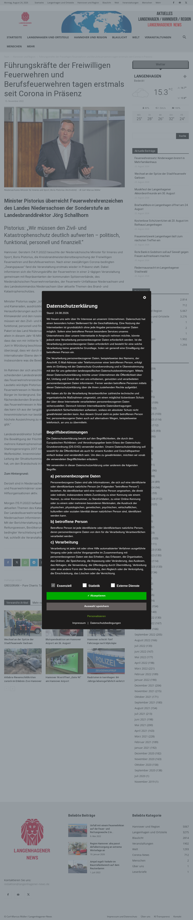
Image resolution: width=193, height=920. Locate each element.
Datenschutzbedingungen (105, 622)
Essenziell (64, 585)
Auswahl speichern (96, 606)
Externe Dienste (128, 585)
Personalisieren (96, 616)
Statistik (94, 585)
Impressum (79, 622)
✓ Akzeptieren (96, 595)
